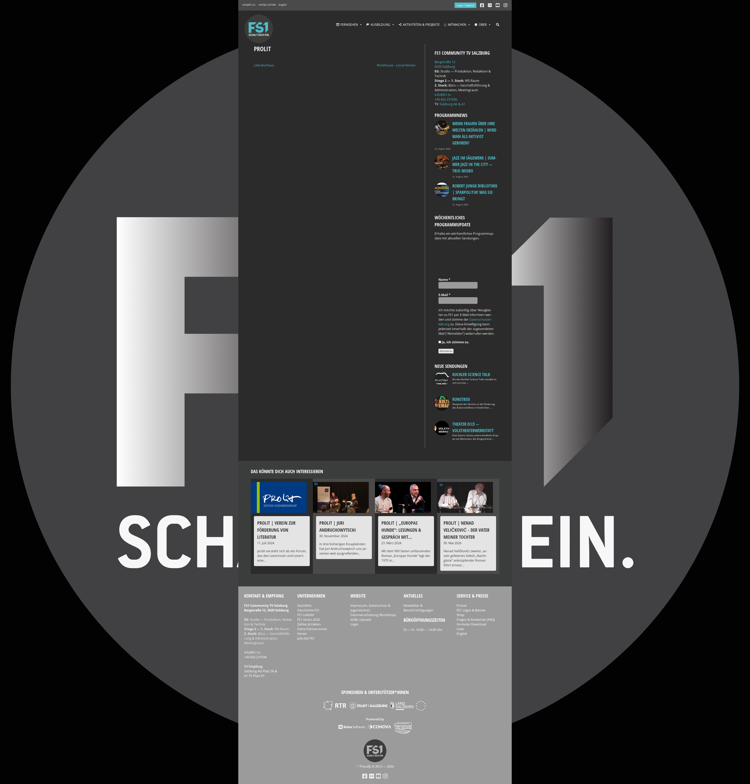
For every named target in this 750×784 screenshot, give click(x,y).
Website (358, 595)
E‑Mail (444, 295)
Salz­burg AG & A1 (452, 104)
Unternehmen (311, 595)
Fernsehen (349, 24)
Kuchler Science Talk (471, 374)
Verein (302, 633)
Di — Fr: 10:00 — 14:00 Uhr (423, 630)
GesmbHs (304, 605)
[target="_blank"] (505, 5)
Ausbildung (380, 24)
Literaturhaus (264, 65)
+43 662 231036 (267, 4)
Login (354, 624)
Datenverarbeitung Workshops (373, 615)
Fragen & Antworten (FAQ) (476, 619)
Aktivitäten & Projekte (421, 24)
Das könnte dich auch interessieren (287, 471)
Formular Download (471, 624)
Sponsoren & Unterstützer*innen (375, 692)
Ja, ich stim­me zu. (455, 342)
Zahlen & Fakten (309, 624)
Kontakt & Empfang (264, 595)
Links (460, 629)
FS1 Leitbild (305, 615)
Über (483, 24)
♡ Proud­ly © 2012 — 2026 (375, 766)
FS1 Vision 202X (308, 619)
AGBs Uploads (360, 619)
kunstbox (461, 399)
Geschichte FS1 (308, 610)
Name (444, 279)
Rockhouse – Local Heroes (396, 65)
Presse (462, 605)
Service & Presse (472, 595)
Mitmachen (457, 24)
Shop (460, 615)
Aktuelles (413, 595)
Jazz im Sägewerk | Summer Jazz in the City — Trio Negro (474, 164)
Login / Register (465, 5)
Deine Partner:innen (312, 629)
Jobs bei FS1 (306, 638)
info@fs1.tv (248, 4)
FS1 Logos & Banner (471, 610)
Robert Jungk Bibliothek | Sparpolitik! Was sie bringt (474, 192)
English (283, 4)
